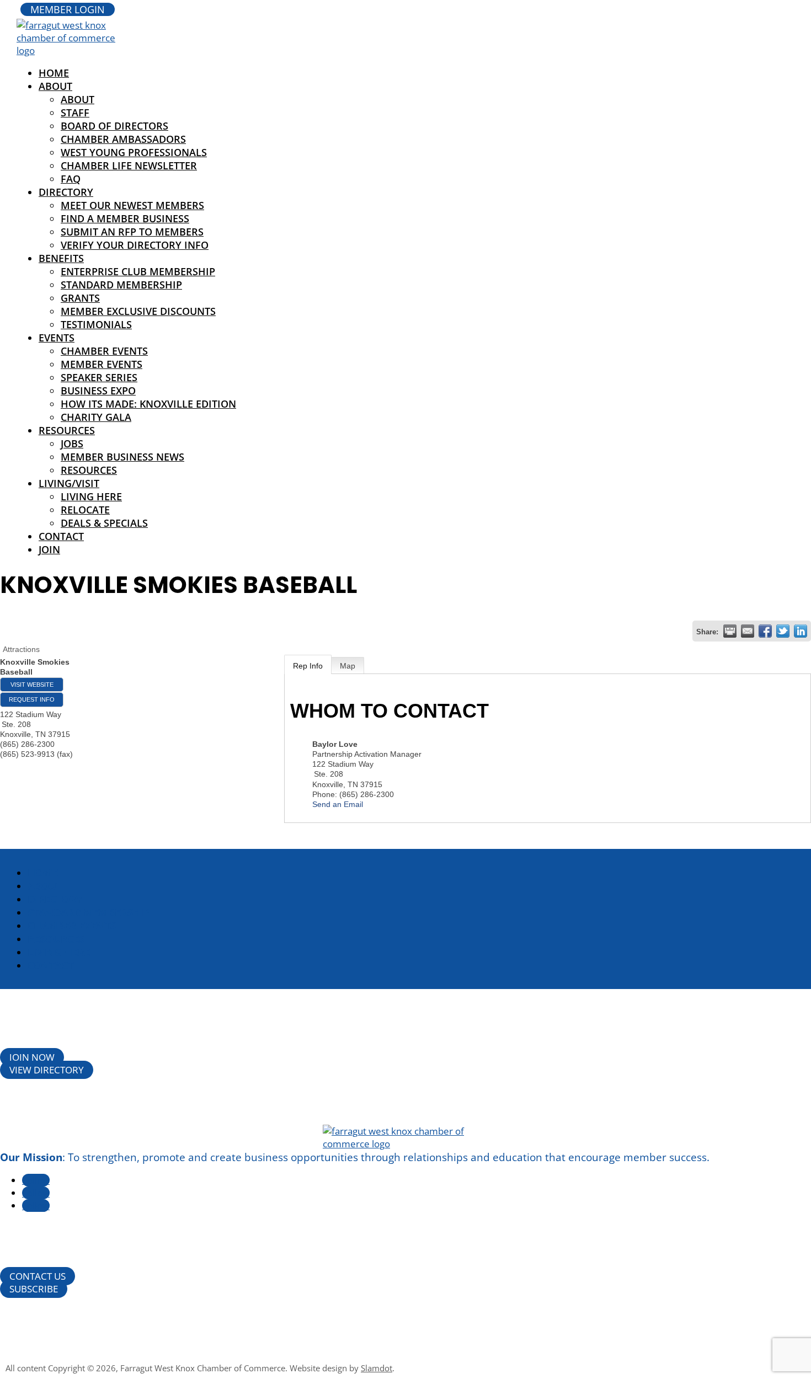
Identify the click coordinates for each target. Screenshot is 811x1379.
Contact (61, 536)
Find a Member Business (125, 218)
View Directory (46, 1069)
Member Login (67, 9)
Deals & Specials (104, 523)
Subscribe (33, 1288)
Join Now (32, 1057)
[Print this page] (730, 631)
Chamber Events (104, 350)
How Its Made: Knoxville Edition (148, 403)
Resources (67, 430)
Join (49, 549)
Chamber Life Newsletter (129, 165)
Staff (75, 112)
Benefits (61, 258)
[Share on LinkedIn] (800, 631)
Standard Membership (121, 284)
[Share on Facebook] (765, 631)
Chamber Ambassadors (123, 139)
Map (347, 665)
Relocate (85, 509)
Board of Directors (114, 125)
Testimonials (96, 324)
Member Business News (122, 456)
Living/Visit (69, 483)
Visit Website (32, 684)
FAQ (71, 178)
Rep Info (308, 665)
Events (56, 337)
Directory (66, 192)
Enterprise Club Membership (138, 271)
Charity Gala (96, 417)
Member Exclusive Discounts (138, 311)
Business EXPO (98, 390)
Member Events (101, 364)
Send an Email (337, 804)
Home (43, 872)
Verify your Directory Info (135, 245)
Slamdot (376, 1367)
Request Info (32, 699)
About (55, 86)
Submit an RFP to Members (132, 231)
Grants (80, 297)
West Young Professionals (134, 152)
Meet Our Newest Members (132, 205)
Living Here (91, 496)
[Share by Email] (747, 631)
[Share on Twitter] (782, 631)
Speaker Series (99, 377)
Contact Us (37, 1276)
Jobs (72, 443)
